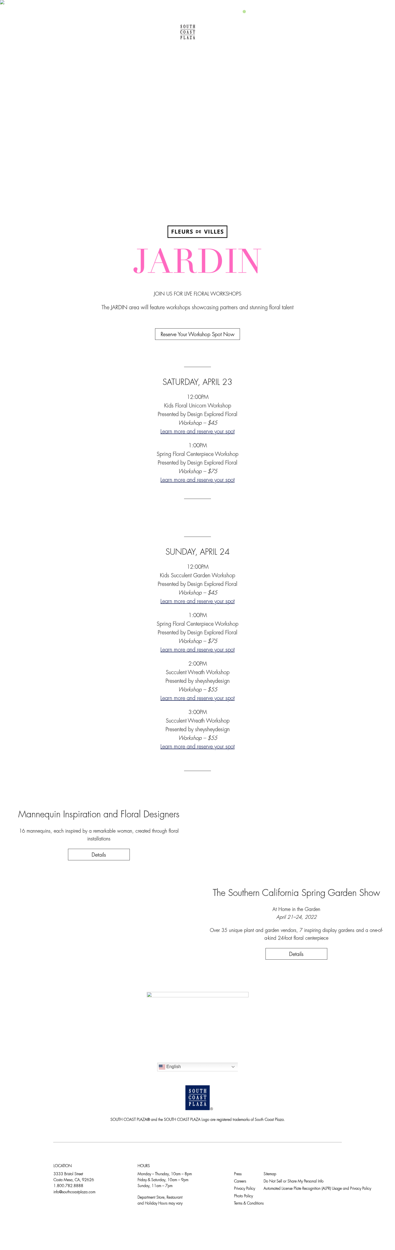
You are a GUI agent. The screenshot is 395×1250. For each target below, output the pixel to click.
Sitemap (270, 1174)
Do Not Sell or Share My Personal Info (294, 1181)
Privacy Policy (244, 1189)
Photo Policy (243, 1196)
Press (238, 1174)
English (173, 1066)
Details (99, 855)
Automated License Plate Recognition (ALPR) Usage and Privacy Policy (317, 1189)
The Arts (224, 32)
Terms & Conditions (249, 1204)
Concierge (147, 32)
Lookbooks (263, 32)
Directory (75, 32)
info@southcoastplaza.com (74, 1192)
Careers (240, 1181)
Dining (110, 32)
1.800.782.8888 (68, 1186)
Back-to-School (312, 32)
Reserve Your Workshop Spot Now (197, 334)
